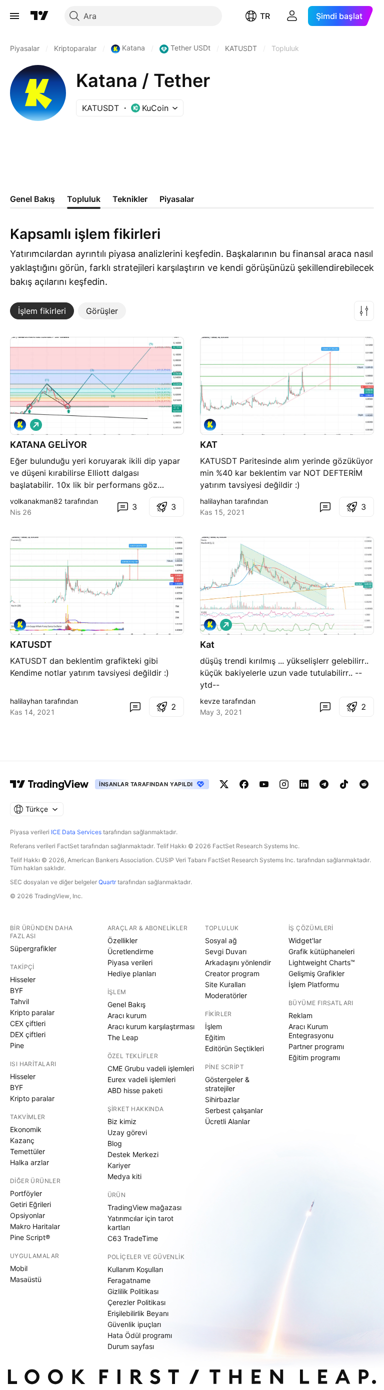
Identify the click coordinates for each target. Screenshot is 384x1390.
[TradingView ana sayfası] (39, 16)
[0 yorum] (325, 507)
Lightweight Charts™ (321, 962)
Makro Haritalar (35, 1226)
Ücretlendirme (131, 951)
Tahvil (19, 1001)
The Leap (123, 1037)
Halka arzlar (29, 1162)
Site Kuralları (225, 984)
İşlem (213, 1026)
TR (265, 16)
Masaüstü (26, 1279)
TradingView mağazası (145, 1207)
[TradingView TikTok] (344, 784)
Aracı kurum (127, 1015)
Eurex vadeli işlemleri (142, 1079)
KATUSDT (31, 644)
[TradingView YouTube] (264, 784)
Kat (207, 644)
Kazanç (22, 1140)
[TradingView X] (224, 784)
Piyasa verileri (130, 962)
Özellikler (123, 940)
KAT (209, 444)
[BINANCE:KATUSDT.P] (20, 425)
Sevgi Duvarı (225, 951)
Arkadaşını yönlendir (238, 962)
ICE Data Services (76, 832)
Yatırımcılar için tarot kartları (141, 1223)
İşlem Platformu (313, 984)
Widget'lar (305, 940)
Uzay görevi (127, 1132)
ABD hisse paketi (135, 1090)
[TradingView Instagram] (284, 784)
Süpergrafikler (33, 948)
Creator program (232, 973)
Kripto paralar (32, 1012)
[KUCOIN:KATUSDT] (210, 425)
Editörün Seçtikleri (234, 1048)
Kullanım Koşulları (135, 1269)
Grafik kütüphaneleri (321, 951)
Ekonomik (26, 1129)
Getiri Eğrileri (30, 1204)
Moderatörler (226, 995)
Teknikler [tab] (130, 199)
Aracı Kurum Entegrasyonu (311, 1031)
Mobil (19, 1268)
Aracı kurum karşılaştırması (151, 1026)
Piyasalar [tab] (177, 199)
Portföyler (26, 1193)
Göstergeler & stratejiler (227, 1084)
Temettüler (27, 1151)
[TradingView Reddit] (364, 784)
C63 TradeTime (133, 1238)
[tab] (42, 310)
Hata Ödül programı (140, 1335)
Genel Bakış (127, 1004)
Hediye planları (132, 973)
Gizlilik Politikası (133, 1291)
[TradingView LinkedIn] (304, 784)
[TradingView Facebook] (244, 784)
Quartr (107, 882)
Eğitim (215, 1037)
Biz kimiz (122, 1121)
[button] (364, 311)
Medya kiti (125, 1176)
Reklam (300, 1015)
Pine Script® (30, 1237)
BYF (16, 990)
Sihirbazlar (222, 1099)
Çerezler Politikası (137, 1302)
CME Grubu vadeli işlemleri (151, 1068)
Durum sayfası (131, 1346)
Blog (115, 1143)
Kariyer (119, 1165)
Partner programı (316, 1046)
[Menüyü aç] (14, 16)
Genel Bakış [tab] (32, 199)
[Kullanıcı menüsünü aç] (292, 16)
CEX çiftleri (28, 1023)
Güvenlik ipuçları (134, 1324)
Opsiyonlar (27, 1215)
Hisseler (23, 979)
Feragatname (129, 1280)
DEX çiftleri (28, 1034)
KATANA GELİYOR (48, 444)
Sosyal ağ (221, 940)
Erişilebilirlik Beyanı (138, 1313)
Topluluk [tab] (83, 199)
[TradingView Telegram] (324, 784)
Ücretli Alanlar (227, 1121)
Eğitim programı (314, 1057)
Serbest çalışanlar (234, 1110)
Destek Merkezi (133, 1154)
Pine (17, 1045)
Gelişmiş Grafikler (316, 973)
